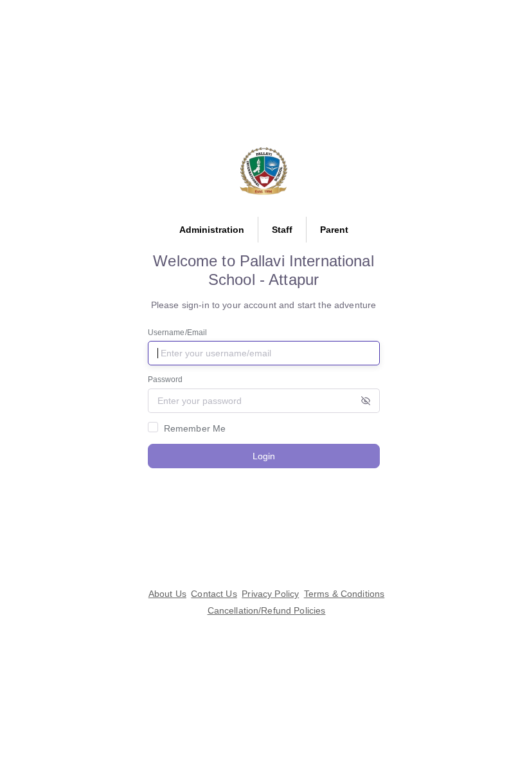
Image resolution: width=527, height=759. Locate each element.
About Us (167, 594)
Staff (282, 229)
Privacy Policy (270, 594)
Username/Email (178, 332)
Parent (334, 229)
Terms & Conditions (344, 594)
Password (165, 379)
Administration (211, 229)
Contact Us (214, 594)
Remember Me (195, 428)
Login (264, 456)
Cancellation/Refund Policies (267, 610)
